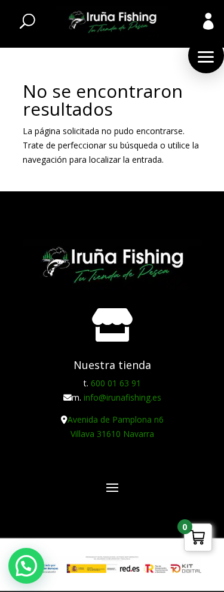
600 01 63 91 (116, 383)
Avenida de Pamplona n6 (115, 419)
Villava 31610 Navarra (112, 433)
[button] (206, 55)
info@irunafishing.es (122, 397)
